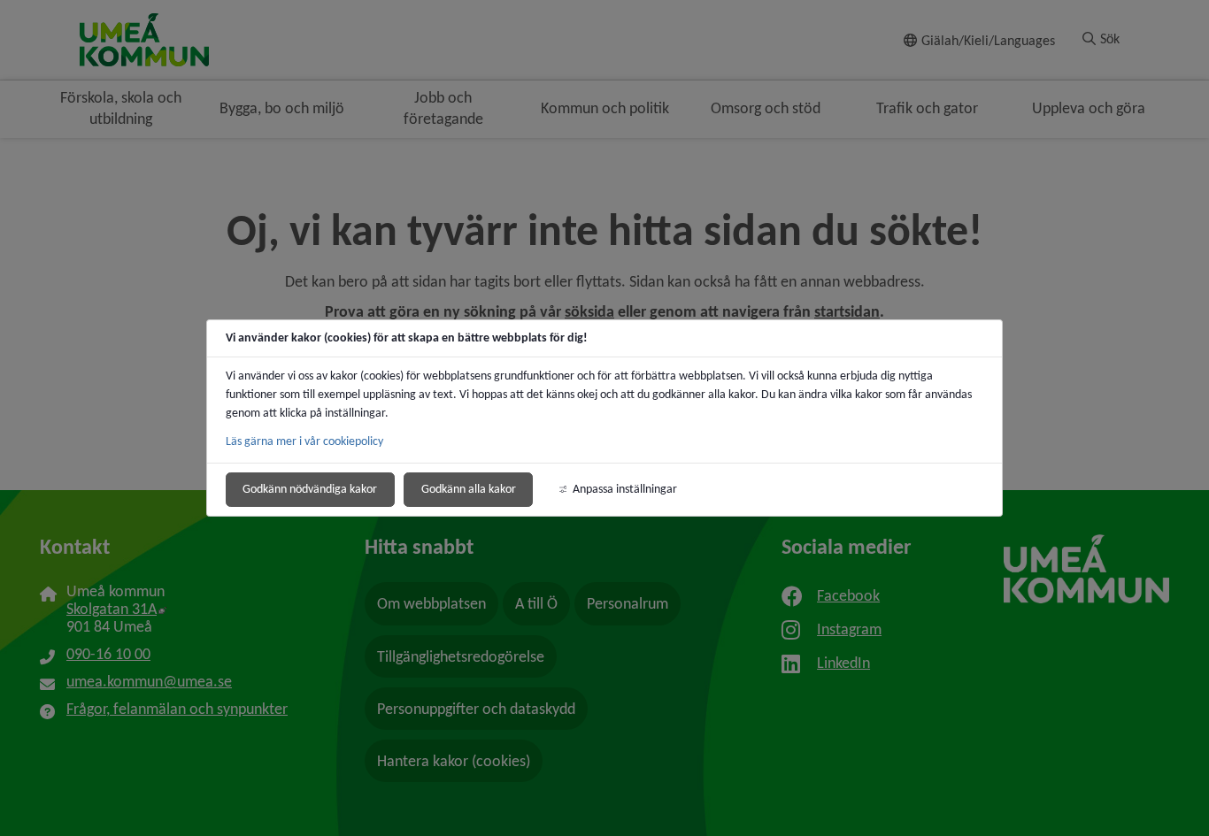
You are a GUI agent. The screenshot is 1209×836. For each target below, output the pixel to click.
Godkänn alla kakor (468, 488)
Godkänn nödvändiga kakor (310, 488)
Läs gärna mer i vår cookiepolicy (304, 441)
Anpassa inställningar (625, 488)
